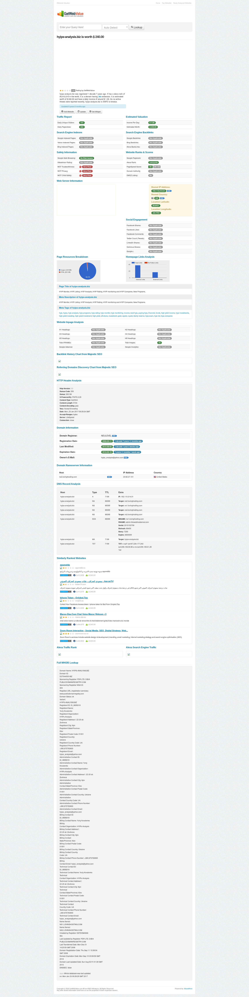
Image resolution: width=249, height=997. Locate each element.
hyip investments (182, 313)
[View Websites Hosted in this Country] (162, 198)
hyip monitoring (117, 313)
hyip (60, 313)
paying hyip (143, 313)
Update (83, 111)
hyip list (157, 316)
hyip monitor (105, 313)
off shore (104, 316)
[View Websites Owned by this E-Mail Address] (126, 457)
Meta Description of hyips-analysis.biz (78, 297)
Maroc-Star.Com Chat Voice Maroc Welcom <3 (83, 614)
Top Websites (166, 3)
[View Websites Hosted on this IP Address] (169, 190)
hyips (65, 313)
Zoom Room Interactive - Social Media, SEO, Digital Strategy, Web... (94, 630)
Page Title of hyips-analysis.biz (74, 286)
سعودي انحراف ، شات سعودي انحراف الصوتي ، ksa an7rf (86, 581)
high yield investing (66, 316)
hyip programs (85, 313)
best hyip (134, 313)
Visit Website (68, 111)
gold (119, 316)
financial (151, 313)
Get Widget (96, 111)
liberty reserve (139, 316)
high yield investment (83, 316)
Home (158, 3)
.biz (99, 96)
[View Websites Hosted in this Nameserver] (109, 476)
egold (124, 316)
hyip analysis (73, 313)
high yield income (168, 313)
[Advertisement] (124, 63)
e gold (130, 316)
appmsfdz (65, 564)
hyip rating (96, 313)
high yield (96, 316)
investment (113, 316)
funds (158, 313)
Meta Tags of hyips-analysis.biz (74, 307)
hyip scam (149, 316)
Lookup (137, 27)
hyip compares (166, 316)
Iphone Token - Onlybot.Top (74, 597)
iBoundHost (188, 989)
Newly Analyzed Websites (182, 3)
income (127, 313)
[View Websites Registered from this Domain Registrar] (114, 435)
